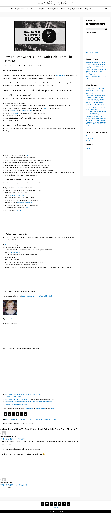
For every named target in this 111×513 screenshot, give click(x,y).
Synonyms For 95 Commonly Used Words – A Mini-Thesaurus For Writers (96, 123)
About (26, 8)
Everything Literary (53, 8)
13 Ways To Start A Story (13, 396)
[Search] (106, 29)
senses (13, 110)
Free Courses (90, 141)
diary (27, 155)
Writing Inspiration (22, 419)
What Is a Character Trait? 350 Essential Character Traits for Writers (95, 104)
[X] (21, 414)
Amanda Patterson (11, 319)
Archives (88, 148)
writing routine (14, 113)
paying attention (27, 110)
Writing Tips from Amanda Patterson (43, 419)
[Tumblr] (25, 414)
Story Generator (19, 8)
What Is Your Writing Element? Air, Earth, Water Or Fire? (23, 394)
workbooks (29, 408)
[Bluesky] (9, 414)
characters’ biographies (24, 202)
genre (27, 207)
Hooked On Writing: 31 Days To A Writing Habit (36, 296)
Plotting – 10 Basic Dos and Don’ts (16, 404)
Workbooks (89, 138)
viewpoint (19, 210)
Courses (33, 8)
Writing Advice (42, 8)
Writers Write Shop (66, 8)
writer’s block (60, 75)
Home (12, 8)
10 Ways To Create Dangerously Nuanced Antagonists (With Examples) (96, 71)
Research (8, 245)
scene (20, 188)
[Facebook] (5, 414)
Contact (82, 8)
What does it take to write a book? (16, 399)
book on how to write (17, 252)
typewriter (47, 108)
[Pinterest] (17, 414)
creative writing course (17, 195)
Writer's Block (10, 419)
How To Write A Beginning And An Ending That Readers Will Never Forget (28, 401)
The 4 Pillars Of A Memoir (94, 75)
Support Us (88, 8)
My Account (75, 8)
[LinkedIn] (13, 414)
